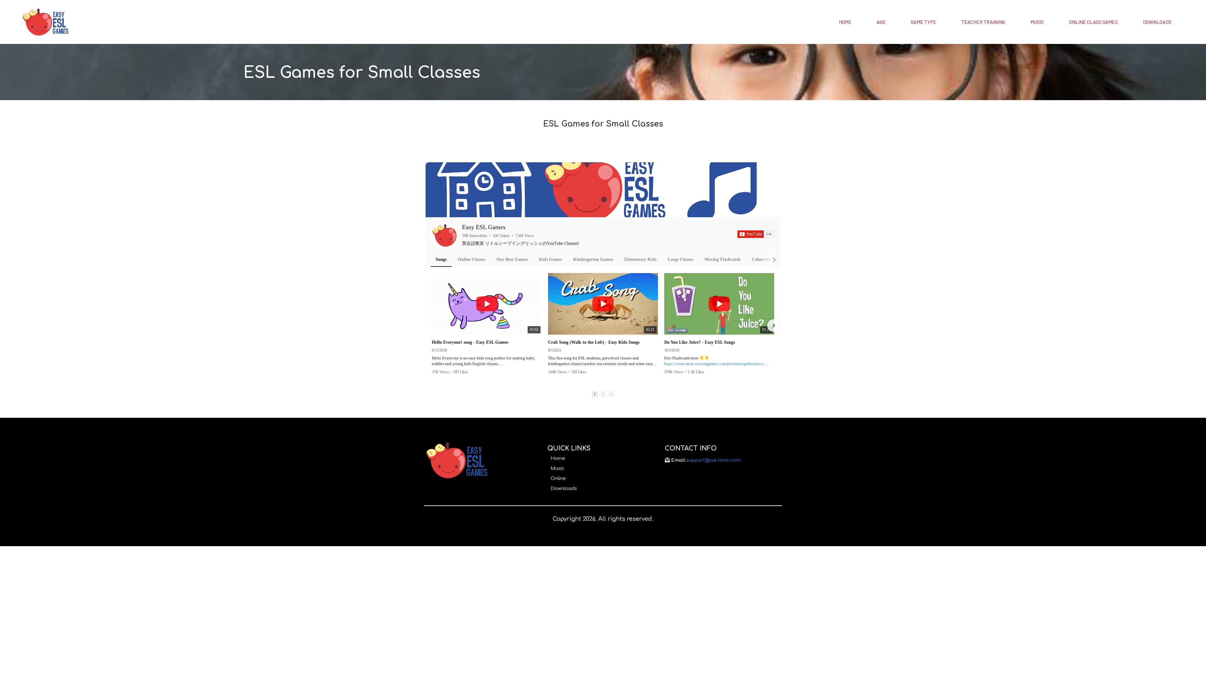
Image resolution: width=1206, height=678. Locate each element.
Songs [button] (441, 259)
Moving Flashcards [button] (722, 259)
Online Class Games (1093, 22)
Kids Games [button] (550, 259)
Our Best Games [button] (512, 259)
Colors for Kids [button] (766, 259)
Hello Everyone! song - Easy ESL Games (470, 342)
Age (881, 22)
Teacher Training (983, 22)
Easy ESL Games (484, 226)
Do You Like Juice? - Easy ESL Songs (699, 342)
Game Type (923, 22)
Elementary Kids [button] (640, 259)
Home (845, 22)
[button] (432, 325)
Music (1037, 22)
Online (558, 478)
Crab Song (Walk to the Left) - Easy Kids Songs (593, 342)
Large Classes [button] (680, 259)
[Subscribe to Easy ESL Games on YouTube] (755, 234)
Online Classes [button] (471, 259)
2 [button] (603, 394)
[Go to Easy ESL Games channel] (444, 234)
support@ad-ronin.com (713, 460)
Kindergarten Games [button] (593, 259)
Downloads (1157, 22)
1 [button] (595, 394)
